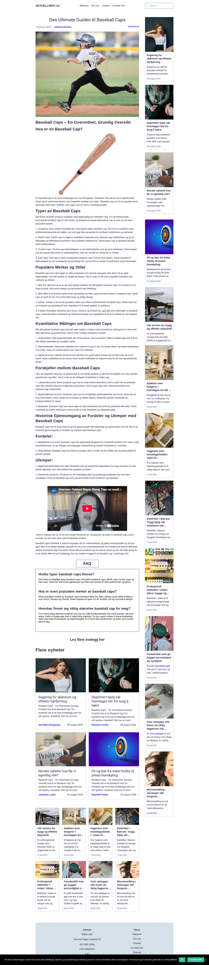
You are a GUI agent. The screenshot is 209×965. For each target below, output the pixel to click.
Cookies (106, 5)
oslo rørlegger (157, 733)
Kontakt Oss (119, 5)
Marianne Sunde (100, 724)
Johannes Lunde (46, 794)
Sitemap (137, 952)
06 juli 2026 (152, 813)
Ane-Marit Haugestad (49, 724)
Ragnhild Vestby (100, 794)
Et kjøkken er (153, 395)
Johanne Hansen (62, 27)
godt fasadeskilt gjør (159, 666)
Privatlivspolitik (195, 960)
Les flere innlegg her (87, 640)
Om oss (95, 5)
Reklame (84, 5)
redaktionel (133, 26)
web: (87, 954)
